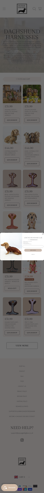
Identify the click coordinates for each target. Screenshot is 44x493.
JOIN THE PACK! (33, 250)
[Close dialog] (43, 234)
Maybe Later (33, 254)
